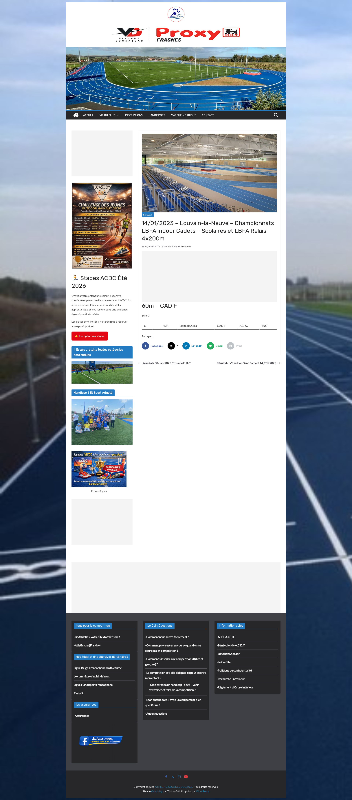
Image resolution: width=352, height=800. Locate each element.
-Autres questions (156, 713)
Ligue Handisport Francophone (93, 684)
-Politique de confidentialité (234, 670)
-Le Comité (224, 662)
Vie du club (107, 115)
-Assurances (81, 715)
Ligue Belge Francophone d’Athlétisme (98, 668)
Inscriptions (134, 115)
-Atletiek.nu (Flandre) (87, 645)
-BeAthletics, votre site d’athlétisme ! (97, 637)
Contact (208, 115)
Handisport (156, 115)
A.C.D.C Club (170, 246)
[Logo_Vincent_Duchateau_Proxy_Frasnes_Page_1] (176, 29)
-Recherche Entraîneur (231, 679)
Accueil (88, 115)
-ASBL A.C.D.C (226, 637)
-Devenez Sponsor (228, 653)
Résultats (147, 215)
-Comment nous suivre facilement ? (167, 637)
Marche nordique (183, 115)
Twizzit (78, 693)
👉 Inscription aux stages (89, 336)
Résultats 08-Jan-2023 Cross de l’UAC (166, 363)
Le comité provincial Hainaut (92, 676)
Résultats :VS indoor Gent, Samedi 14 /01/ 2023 (246, 363)
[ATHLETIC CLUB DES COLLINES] (76, 115)
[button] (117, 115)
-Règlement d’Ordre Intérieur (235, 687)
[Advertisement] (209, 276)
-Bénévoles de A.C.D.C (231, 645)
